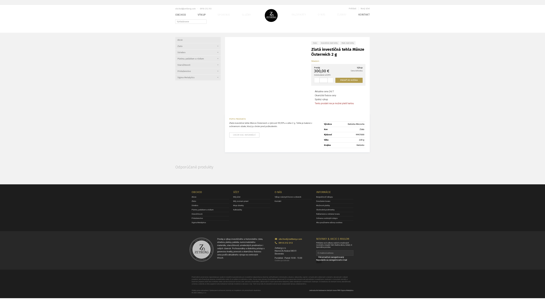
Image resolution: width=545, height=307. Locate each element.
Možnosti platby (323, 205)
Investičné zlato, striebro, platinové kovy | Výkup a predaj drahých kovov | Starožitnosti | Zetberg (271, 15)
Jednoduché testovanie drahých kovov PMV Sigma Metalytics (331, 290)
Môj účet (236, 197)
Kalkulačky (237, 210)
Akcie (180, 40)
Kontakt (364, 14)
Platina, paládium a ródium (190, 58)
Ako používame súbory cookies (329, 222)
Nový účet (365, 8)
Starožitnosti (183, 65)
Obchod (180, 14)
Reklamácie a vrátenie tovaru (328, 214)
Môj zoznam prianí (240, 201)
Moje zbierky (238, 205)
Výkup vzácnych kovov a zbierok (288, 197)
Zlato (180, 46)
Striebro (181, 52)
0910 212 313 (205, 9)
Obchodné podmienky (325, 210)
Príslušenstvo (184, 71)
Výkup (202, 14)
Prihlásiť (352, 8)
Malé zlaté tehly (348, 43)
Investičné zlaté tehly (329, 43)
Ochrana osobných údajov (327, 218)
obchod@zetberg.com (185, 9)
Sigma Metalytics (186, 77)
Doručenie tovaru (323, 201)
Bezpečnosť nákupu (324, 197)
